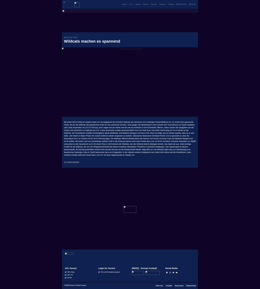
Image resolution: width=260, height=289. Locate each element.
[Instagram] (170, 272)
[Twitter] (173, 272)
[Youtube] (176, 272)
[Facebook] (166, 272)
